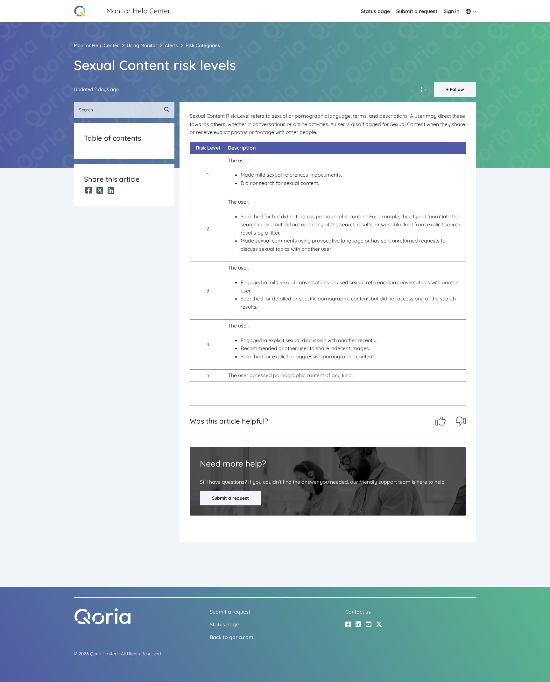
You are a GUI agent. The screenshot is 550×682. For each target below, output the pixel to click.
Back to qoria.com (231, 637)
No (461, 421)
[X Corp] (99, 190)
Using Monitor (142, 45)
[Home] (102, 623)
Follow (457, 89)
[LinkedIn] (111, 190)
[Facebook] (88, 190)
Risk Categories (203, 45)
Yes (440, 421)
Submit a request (416, 11)
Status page (375, 11)
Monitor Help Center (96, 45)
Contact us (358, 611)
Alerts (171, 45)
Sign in (451, 11)
